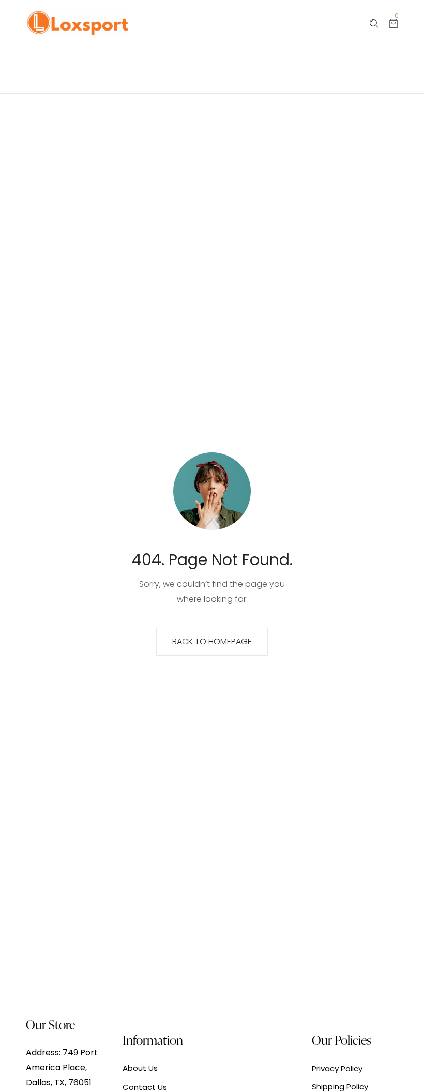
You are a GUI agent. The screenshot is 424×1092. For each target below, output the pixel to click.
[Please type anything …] (374, 23)
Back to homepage (212, 641)
